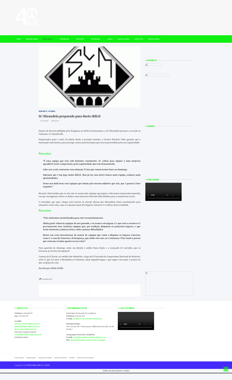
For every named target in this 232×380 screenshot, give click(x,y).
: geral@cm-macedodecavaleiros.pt (87, 319)
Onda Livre (55, 121)
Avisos (110, 39)
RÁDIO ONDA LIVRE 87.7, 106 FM (38, 365)
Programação (31, 358)
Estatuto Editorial (60, 358)
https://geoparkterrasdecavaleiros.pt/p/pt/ (87, 340)
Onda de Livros (154, 39)
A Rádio (72, 358)
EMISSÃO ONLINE (32, 39)
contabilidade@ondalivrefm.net (27, 335)
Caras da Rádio (123, 39)
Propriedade (19, 358)
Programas (95, 39)
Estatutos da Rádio (45, 358)
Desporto (80, 39)
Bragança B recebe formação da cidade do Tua (64, 289)
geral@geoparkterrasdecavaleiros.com (89, 337)
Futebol (51, 111)
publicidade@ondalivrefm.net (27, 326)
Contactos (138, 39)
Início (19, 39)
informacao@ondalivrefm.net (27, 324)
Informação (64, 39)
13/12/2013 (44, 121)
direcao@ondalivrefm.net (25, 329)
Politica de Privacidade (85, 358)
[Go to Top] (226, 369)
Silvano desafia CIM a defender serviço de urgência (116, 290)
